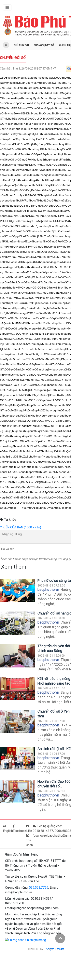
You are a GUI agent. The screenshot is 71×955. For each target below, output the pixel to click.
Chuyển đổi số (13, 58)
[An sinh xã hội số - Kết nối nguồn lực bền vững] (18, 758)
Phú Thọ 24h (21, 45)
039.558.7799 (38, 887)
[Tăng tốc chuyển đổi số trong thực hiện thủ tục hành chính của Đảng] (18, 656)
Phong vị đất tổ (44, 45)
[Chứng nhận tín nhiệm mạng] (25, 940)
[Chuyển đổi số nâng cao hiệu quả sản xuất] (18, 623)
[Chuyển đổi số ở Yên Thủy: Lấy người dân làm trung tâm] (18, 721)
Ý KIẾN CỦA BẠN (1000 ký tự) (20, 527)
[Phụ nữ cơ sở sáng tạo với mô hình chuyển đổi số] (18, 590)
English (8, 831)
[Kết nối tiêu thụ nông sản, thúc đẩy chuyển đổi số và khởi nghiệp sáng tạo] (18, 688)
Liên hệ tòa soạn (29, 838)
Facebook (19, 831)
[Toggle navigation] (7, 7)
